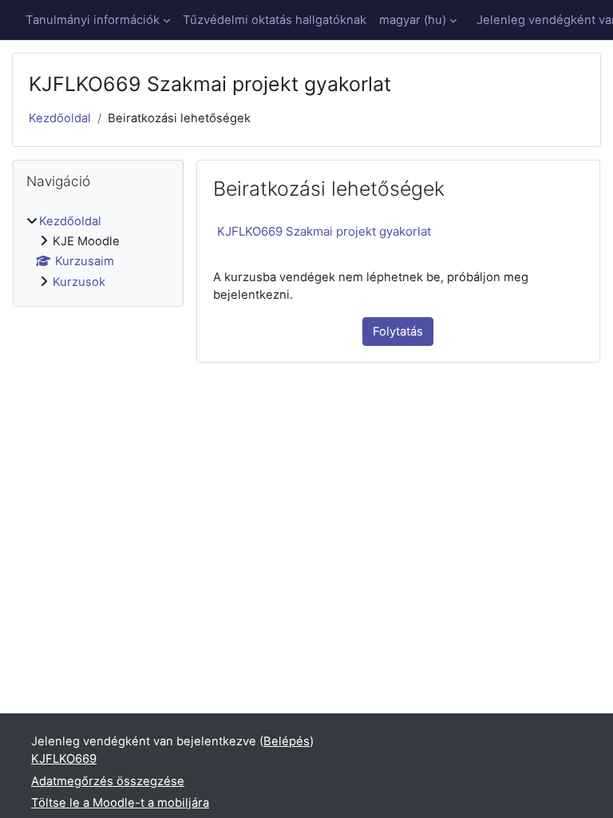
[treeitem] (98, 251)
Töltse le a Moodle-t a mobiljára (120, 803)
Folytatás (398, 331)
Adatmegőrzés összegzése (107, 781)
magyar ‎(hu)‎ (412, 20)
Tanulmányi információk (93, 20)
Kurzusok (79, 282)
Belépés (286, 741)
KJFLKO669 (64, 759)
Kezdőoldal (60, 118)
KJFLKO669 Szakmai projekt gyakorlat (324, 231)
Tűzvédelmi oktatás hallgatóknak (274, 20)
